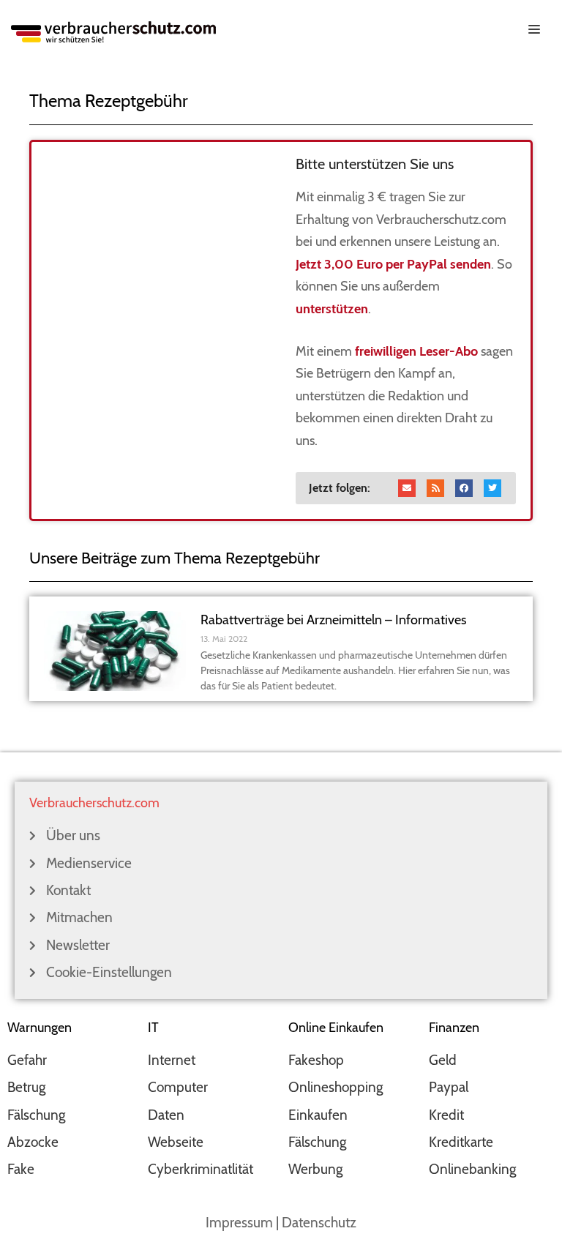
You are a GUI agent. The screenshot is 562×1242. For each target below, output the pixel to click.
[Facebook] (464, 488)
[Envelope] (407, 488)
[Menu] (281, 28)
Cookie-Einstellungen (109, 972)
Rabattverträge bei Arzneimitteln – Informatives (333, 620)
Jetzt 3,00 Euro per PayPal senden (393, 264)
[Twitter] (492, 488)
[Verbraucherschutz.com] (113, 30)
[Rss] (435, 488)
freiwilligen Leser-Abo (416, 351)
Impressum (239, 1222)
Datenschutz (319, 1222)
